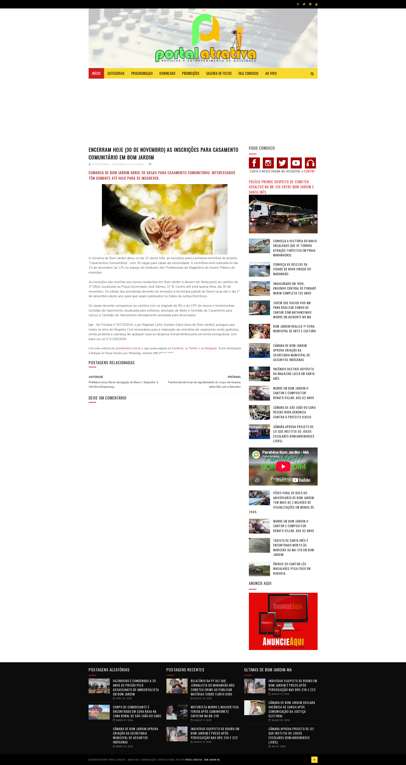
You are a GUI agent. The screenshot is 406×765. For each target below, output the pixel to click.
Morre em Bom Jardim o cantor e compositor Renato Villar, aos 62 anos (293, 393)
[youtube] (316, 4)
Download (167, 73)
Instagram (211, 348)
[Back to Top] (314, 760)
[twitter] (304, 4)
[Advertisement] (203, 110)
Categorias (116, 73)
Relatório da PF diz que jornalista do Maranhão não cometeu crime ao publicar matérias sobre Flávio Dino (213, 687)
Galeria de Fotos (219, 73)
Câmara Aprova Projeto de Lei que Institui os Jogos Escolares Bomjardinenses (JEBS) (293, 433)
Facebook (177, 348)
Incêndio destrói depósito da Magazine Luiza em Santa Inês (294, 374)
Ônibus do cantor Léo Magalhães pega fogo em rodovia (292, 568)
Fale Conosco (249, 73)
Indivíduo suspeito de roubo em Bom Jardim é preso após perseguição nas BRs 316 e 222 (215, 733)
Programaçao (142, 73)
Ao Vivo (271, 73)
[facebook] (298, 4)
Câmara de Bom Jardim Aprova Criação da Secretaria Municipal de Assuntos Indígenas (291, 352)
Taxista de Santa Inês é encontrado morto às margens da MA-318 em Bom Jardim (293, 547)
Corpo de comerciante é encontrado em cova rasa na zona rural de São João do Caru (137, 711)
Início (96, 73)
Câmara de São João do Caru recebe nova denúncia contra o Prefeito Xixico (294, 412)
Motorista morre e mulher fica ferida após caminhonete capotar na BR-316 (215, 711)
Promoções (190, 73)
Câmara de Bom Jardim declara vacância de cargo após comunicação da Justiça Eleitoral (292, 709)
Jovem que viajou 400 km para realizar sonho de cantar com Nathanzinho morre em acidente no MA (292, 309)
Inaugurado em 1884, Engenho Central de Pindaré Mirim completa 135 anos (294, 288)
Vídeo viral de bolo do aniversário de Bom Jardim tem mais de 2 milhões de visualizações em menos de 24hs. (281, 502)
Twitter (193, 348)
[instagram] (310, 4)
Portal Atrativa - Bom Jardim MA (202, 759)
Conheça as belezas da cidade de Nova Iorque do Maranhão (292, 269)
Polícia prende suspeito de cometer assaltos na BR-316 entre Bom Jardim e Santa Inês (281, 187)
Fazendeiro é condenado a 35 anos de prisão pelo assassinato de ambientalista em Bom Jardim (136, 687)
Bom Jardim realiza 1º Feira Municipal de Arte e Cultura (294, 328)
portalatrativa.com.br (128, 348)
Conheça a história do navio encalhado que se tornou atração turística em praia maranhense (295, 247)
